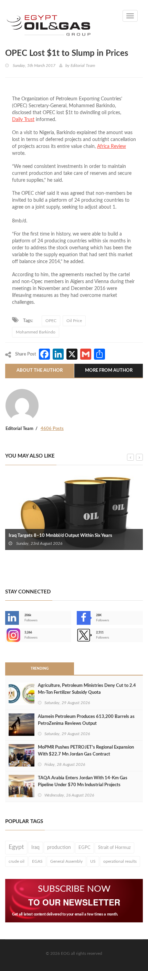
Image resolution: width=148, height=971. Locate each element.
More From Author (109, 370)
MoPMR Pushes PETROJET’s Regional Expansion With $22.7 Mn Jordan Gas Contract (86, 751)
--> (6, 635)
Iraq (35, 847)
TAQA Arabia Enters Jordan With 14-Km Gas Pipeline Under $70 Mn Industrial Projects (82, 781)
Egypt (16, 847)
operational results (120, 861)
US (93, 861)
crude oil (16, 861)
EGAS (37, 861)
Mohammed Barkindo (35, 332)
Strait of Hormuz (114, 847)
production (59, 847)
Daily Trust (23, 119)
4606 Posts (52, 429)
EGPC (84, 847)
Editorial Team (83, 65)
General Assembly (66, 861)
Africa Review (111, 146)
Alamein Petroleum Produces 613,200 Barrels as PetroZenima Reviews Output (86, 720)
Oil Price (74, 321)
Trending (40, 668)
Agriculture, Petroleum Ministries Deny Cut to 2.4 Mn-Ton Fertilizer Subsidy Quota (87, 689)
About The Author (40, 370)
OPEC (50, 321)
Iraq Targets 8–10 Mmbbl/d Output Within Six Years (60, 535)
